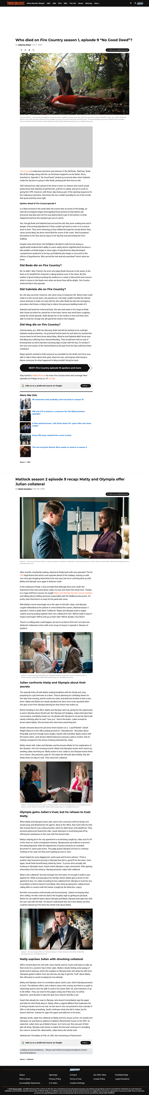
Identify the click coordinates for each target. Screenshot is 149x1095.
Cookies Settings (77, 1083)
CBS (54, 3)
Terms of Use (76, 1079)
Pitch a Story (24, 1079)
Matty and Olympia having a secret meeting (73, 593)
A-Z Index (53, 1083)
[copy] (33, 49)
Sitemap (88, 3)
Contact (73, 1075)
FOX (60, 3)
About (80, 3)
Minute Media (17, 1089)
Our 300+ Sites (99, 1075)
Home (22, 462)
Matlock (30, 1059)
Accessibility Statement (29, 1083)
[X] (135, 3)
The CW (72, 3)
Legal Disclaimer (122, 1079)
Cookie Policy (99, 1079)
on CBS (52, 378)
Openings (53, 1075)
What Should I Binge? (36, 3)
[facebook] (130, 3)
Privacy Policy (55, 1079)
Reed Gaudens (25, 489)
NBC (65, 3)
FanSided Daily (121, 1075)
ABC (48, 3)
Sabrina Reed (24, 45)
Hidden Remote (39, 375)
